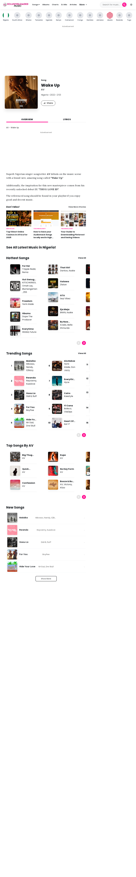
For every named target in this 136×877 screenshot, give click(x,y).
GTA (62, 295)
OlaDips (68, 411)
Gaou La (30, 393)
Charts (55, 4)
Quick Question (27, 470)
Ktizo (62, 487)
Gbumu (26, 313)
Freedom (27, 301)
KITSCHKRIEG (29, 282)
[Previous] (79, 343)
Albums (45, 4)
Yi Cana (68, 405)
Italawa (64, 281)
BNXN (63, 312)
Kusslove (30, 383)
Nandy (29, 367)
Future (33, 332)
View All (82, 258)
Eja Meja (64, 309)
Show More (46, 578)
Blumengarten (29, 288)
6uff (35, 396)
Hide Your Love (27, 566)
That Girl (65, 267)
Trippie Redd (28, 269)
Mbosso (30, 363)
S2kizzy (29, 370)
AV (42, 89)
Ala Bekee (69, 360)
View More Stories (77, 207)
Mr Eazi (29, 422)
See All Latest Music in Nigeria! (31, 247)
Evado (63, 324)
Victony (68, 484)
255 (25, 292)
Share (50, 103)
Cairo (67, 393)
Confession (28, 482)
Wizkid (25, 332)
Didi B (29, 396)
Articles (73, 4)
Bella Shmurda (66, 326)
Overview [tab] (27, 119)
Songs (35, 4)
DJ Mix (64, 4)
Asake (72, 270)
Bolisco (67, 408)
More (82, 4)
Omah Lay (27, 285)
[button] (131, 5)
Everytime (28, 328)
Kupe (63, 455)
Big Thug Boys (27, 456)
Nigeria (44, 94)
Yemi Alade (28, 304)
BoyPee (30, 410)
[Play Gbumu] (15, 317)
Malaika (31, 360)
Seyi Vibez (65, 298)
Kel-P (67, 424)
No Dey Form (67, 469)
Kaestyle (68, 396)
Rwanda (31, 377)
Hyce (66, 382)
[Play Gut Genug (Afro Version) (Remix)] (15, 286)
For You (30, 407)
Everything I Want (69, 381)
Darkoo (64, 270)
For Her (26, 265)
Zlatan (63, 284)
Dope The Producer (27, 318)
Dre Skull (30, 425)
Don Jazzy (69, 369)
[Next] (84, 343)
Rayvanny (31, 380)
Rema (25, 272)
